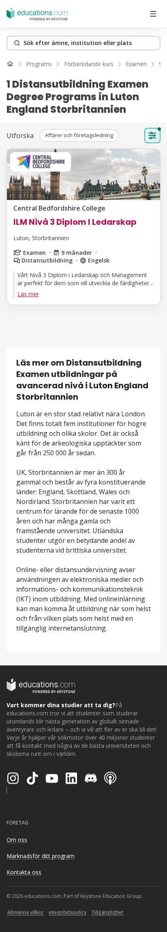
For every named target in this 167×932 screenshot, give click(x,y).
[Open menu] (153, 13)
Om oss (16, 840)
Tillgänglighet (107, 912)
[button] (79, 135)
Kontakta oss (23, 872)
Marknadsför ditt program (40, 856)
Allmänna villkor (25, 912)
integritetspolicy (67, 912)
